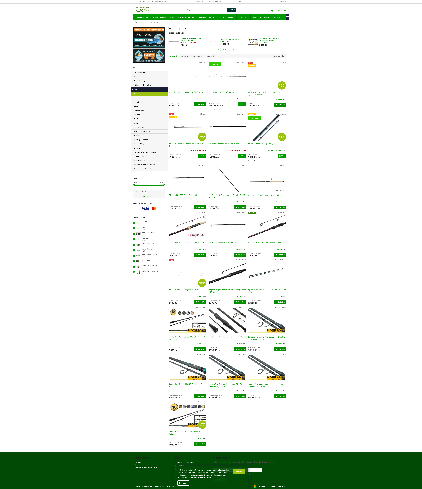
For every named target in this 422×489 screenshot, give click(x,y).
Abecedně (210, 56)
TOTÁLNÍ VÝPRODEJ (140, 72)
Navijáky (137, 123)
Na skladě (141, 192)
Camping (137, 148)
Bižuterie (137, 135)
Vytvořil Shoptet (263, 486)
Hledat (232, 10)
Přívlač (136, 102)
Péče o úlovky (139, 127)
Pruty (134, 89)
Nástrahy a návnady (141, 140)
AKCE (135, 77)
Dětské (136, 119)
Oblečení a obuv (140, 156)
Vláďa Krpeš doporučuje (142, 85)
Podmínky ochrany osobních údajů (146, 468)
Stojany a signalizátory (142, 131)
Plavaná (137, 115)
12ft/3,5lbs (212, 109)
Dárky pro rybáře (140, 161)
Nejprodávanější (197, 56)
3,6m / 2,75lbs (253, 161)
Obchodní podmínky (214, 2)
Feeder (136, 98)
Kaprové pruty (139, 94)
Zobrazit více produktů (226, 50)
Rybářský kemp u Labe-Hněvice (145, 165)
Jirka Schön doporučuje (142, 81)
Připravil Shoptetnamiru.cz (278, 486)
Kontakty (199, 2)
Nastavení (183, 483)
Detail (241, 104)
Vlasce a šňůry (139, 144)
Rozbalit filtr (148, 196)
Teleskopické (139, 111)
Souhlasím (239, 471)
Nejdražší (184, 56)
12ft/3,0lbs (221, 109)
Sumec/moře (138, 106)
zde (210, 477)
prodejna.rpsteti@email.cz (186, 462)
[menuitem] (141, 17)
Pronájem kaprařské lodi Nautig (145, 169)
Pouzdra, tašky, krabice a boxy (145, 152)
